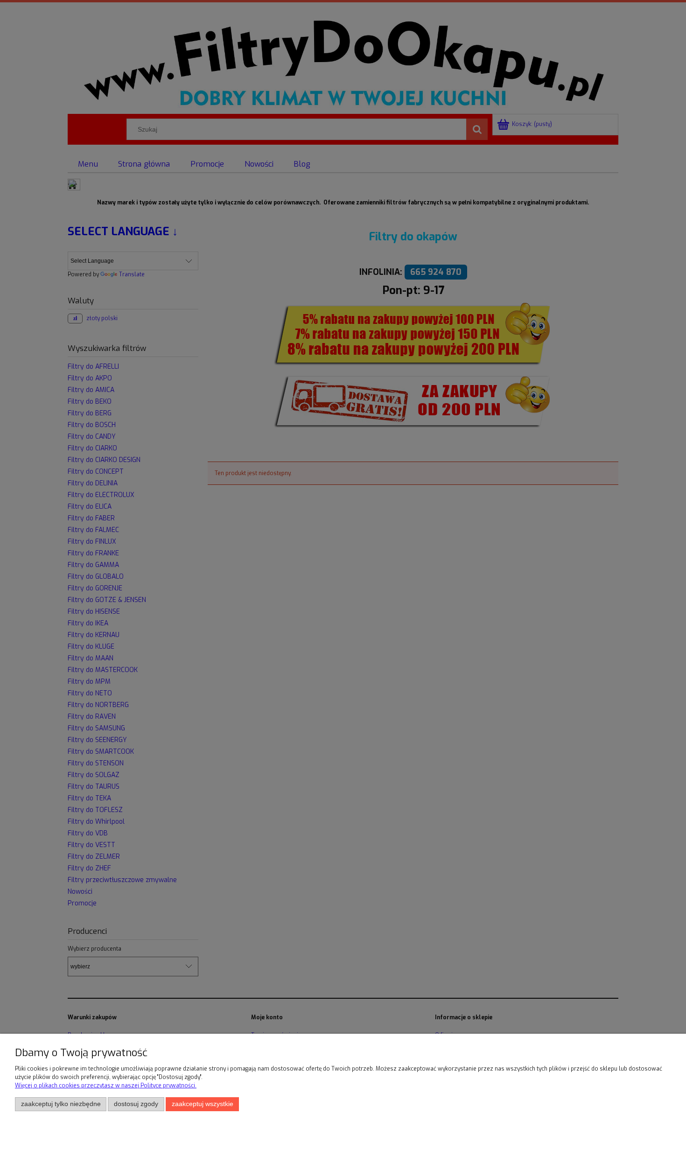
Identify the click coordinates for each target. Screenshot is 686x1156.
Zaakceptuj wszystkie (202, 1103)
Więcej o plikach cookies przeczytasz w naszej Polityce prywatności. (105, 1085)
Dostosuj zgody (136, 1103)
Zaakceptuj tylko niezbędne (61, 1103)
